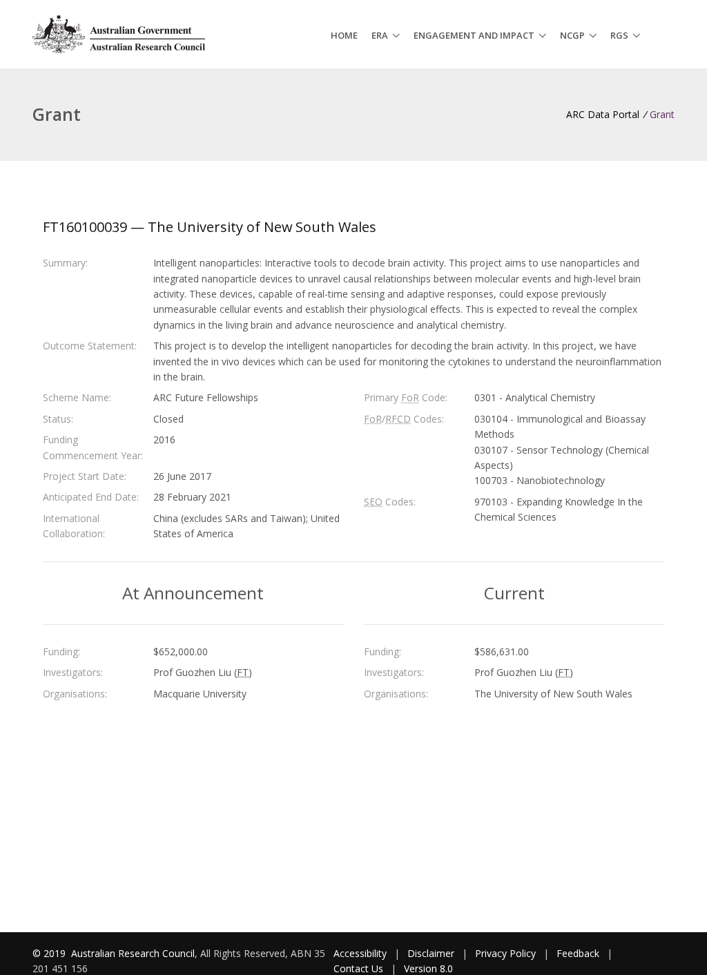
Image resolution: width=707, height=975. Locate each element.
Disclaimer (430, 953)
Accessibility (360, 953)
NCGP (572, 35)
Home (344, 35)
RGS (619, 35)
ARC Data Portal (602, 114)
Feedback (577, 953)
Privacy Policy (505, 953)
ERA (379, 35)
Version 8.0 (428, 968)
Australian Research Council (133, 953)
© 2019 (50, 953)
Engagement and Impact (474, 35)
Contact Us (358, 968)
